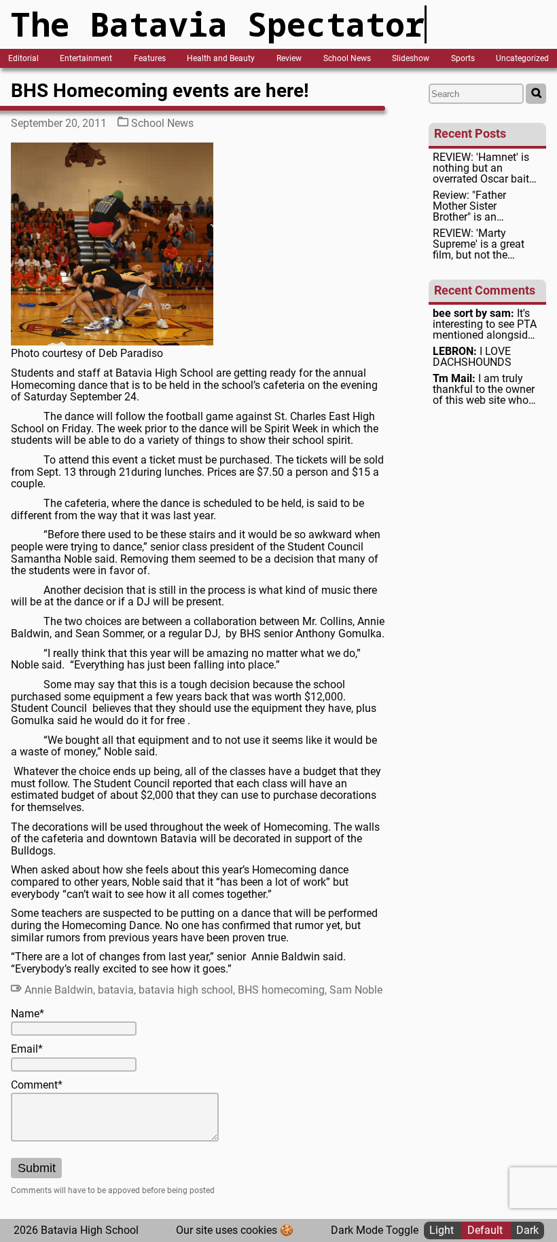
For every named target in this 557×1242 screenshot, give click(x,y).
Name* (27, 1014)
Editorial (23, 58)
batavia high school (186, 989)
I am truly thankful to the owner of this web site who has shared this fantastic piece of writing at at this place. (484, 389)
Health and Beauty (221, 58)
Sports (463, 58)
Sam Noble (355, 989)
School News (347, 58)
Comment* (36, 1085)
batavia (116, 989)
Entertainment (86, 58)
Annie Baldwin (58, 989)
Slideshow (410, 58)
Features (150, 58)
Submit (37, 1168)
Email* (27, 1049)
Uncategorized (522, 58)
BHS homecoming (281, 989)
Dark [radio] (527, 1230)
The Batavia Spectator (218, 24)
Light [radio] (442, 1230)
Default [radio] (486, 1230)
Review (289, 58)
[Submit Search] (536, 93)
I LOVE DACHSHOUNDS (472, 357)
